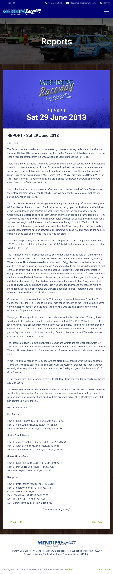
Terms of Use (104, 569)
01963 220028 (55, 3)
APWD (70, 569)
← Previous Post (16, 522)
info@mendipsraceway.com (83, 3)
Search (106, 3)
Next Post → (99, 522)
